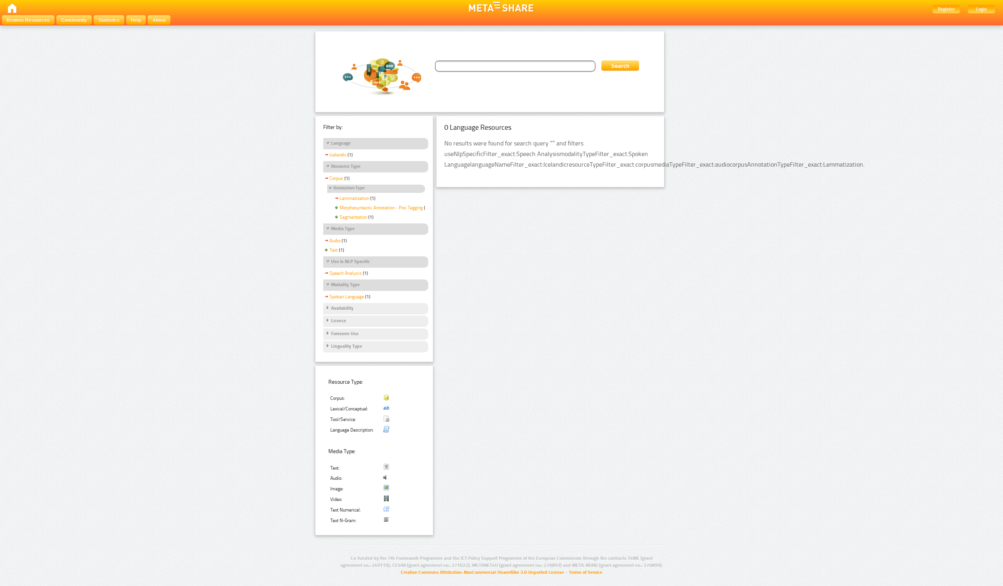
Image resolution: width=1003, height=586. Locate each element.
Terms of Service (585, 572)
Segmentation (353, 217)
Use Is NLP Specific (350, 261)
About (159, 20)
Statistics (108, 20)
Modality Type (345, 284)
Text (334, 250)
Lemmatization (354, 198)
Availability (342, 308)
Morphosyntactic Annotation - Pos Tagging (381, 207)
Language (341, 143)
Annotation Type (349, 187)
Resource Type (345, 166)
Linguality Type (346, 346)
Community (74, 20)
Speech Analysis (346, 273)
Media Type (343, 228)
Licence (338, 320)
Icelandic (338, 155)
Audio (335, 240)
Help (136, 20)
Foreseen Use (344, 333)
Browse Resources (28, 20)
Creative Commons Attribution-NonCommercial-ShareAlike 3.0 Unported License (482, 572)
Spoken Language (347, 296)
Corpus (336, 178)
